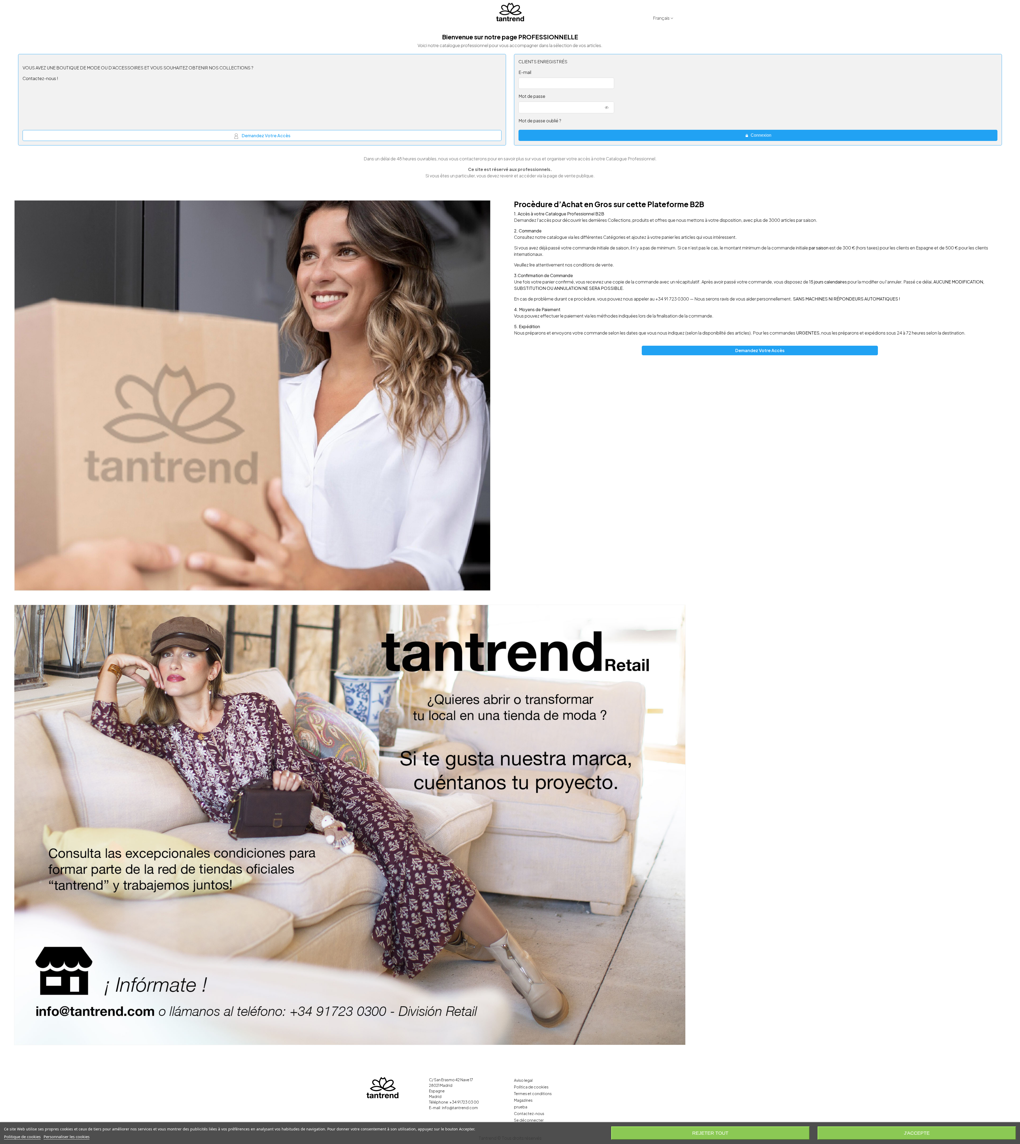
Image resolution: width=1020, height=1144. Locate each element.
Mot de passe (531, 96)
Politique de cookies (22, 1136)
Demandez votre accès (265, 135)
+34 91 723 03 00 (464, 1102)
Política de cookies (531, 1086)
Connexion (760, 135)
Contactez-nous (529, 1113)
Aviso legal (523, 1080)
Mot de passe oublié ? (539, 120)
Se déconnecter (529, 1120)
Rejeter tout (710, 1133)
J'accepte (917, 1133)
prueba (520, 1106)
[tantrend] (510, 12)
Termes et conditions (533, 1093)
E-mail (524, 72)
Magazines (523, 1100)
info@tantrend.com (460, 1107)
